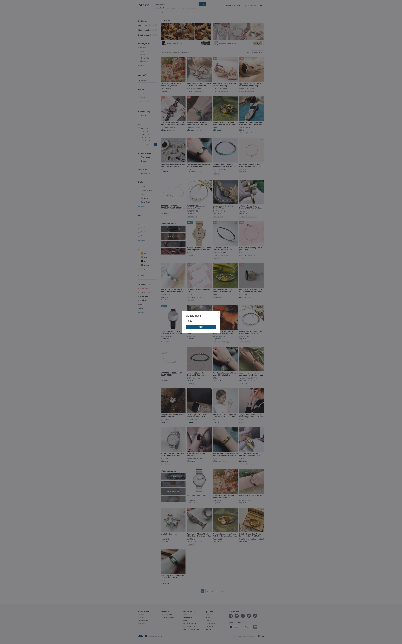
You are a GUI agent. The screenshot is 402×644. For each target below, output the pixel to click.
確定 (201, 327)
